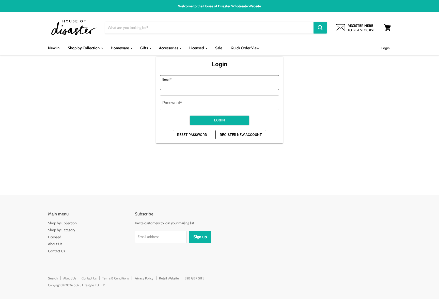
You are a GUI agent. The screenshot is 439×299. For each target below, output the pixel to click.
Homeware (120, 48)
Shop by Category (61, 230)
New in (53, 48)
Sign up (200, 236)
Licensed (197, 48)
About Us (55, 244)
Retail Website (169, 278)
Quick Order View (245, 48)
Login (385, 48)
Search (53, 278)
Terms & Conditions (115, 278)
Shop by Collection (84, 48)
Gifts (144, 48)
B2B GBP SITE (194, 278)
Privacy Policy (143, 278)
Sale (218, 48)
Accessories (169, 48)
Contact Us (56, 251)
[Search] (320, 28)
